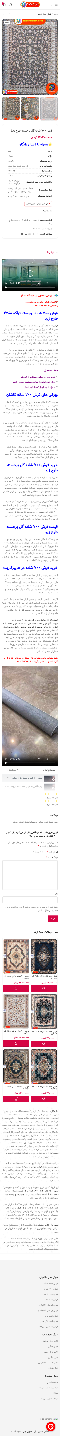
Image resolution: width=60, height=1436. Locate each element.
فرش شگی (13, 627)
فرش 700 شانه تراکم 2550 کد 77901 (16, 1032)
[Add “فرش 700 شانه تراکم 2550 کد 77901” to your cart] (16, 1043)
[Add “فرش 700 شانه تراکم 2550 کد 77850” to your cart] (16, 1099)
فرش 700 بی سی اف (48, 1327)
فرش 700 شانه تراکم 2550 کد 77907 (44, 1033)
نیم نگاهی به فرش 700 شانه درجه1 (26, 786)
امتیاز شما (52, 852)
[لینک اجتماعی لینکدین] (26, 234)
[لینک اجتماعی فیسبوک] (37, 234)
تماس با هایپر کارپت (48, 1388)
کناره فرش (53, 1368)
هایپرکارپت (53, 1111)
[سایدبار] (56, 435)
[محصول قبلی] (10, 14)
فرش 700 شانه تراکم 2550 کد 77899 (44, 1088)
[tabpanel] (30, 716)
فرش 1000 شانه (25, 623)
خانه (55, 14)
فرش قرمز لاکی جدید (48, 1321)
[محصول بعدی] (3, 14)
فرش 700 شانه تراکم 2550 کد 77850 (16, 1088)
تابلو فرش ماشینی (28, 627)
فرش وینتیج (20, 1194)
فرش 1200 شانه (10, 623)
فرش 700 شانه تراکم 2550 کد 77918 (16, 977)
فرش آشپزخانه (51, 1316)
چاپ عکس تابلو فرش (48, 1363)
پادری (39, 627)
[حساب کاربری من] (11, 5)
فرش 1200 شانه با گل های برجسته (27, 1191)
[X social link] (34, 234)
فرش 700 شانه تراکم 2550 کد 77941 (44, 977)
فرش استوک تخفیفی (48, 1305)
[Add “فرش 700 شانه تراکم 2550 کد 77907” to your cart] (44, 1044)
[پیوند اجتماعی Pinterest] (30, 234)
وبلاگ (55, 1393)
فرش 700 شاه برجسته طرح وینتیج (27, 778)
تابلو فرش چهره (39, 1167)
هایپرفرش (27, 1431)
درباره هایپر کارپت (49, 1399)
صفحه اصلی (52, 1382)
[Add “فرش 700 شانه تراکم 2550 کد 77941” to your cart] (44, 988)
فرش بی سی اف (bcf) (48, 1310)
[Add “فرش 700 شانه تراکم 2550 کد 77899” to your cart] (44, 1099)
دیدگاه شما (52, 857)
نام (56, 894)
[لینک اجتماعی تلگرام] (22, 234)
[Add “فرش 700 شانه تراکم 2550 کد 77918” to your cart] (16, 988)
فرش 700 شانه (44, 14)
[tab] (30, 778)
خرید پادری (52, 1357)
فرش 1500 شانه (51, 627)
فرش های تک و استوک (48, 1225)
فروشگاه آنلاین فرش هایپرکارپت (43, 620)
